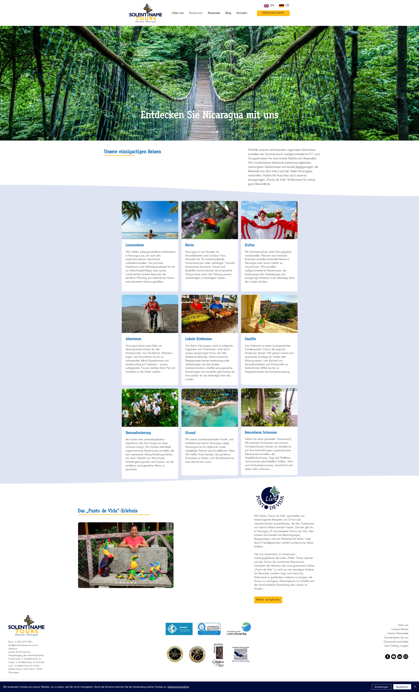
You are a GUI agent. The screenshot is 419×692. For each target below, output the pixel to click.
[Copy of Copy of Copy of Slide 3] (120, 583)
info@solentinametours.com (23, 645)
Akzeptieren (402, 686)
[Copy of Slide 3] (131, 582)
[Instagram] (405, 656)
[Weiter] (168, 555)
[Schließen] (415, 686)
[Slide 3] (127, 582)
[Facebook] (387, 656)
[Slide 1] (124, 582)
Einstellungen (382, 686)
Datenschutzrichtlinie (396, 642)
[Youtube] (393, 656)
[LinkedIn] (399, 656)
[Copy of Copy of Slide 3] (116, 582)
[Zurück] (82, 555)
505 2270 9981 (25, 642)
